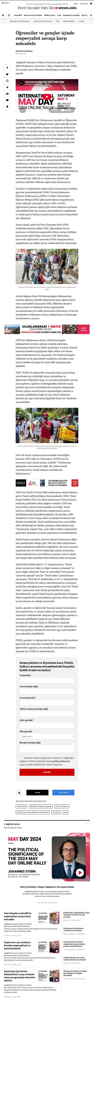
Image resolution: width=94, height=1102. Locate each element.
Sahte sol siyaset (62, 806)
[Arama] (91, 16)
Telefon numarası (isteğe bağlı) (34, 709)
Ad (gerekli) (25, 675)
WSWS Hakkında (69, 21)
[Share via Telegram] (7, 87)
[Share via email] (7, 94)
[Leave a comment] (7, 100)
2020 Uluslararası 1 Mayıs (13, 828)
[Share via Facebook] (7, 68)
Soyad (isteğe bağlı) (29, 687)
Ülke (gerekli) (26, 732)
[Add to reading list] (7, 107)
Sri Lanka (56, 812)
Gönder (47, 772)
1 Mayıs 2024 (21, 806)
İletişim (76, 4)
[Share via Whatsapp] (7, 81)
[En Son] (9, 16)
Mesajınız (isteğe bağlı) (30, 743)
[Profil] (91, 4)
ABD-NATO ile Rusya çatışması (40, 806)
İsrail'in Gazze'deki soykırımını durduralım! (32, 812)
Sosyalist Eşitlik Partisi (43, 21)
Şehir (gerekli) (26, 720)
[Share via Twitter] (7, 74)
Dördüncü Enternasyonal (20, 21)
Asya (65, 812)
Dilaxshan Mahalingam (24, 51)
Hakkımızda (84, 4)
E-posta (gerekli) (27, 698)
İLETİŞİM (81, 21)
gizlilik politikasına (61, 761)
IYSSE (57, 21)
